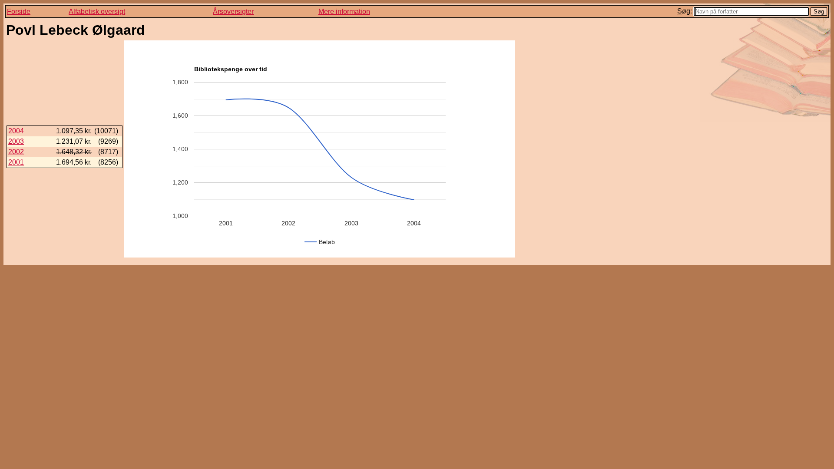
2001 (16, 162)
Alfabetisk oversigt (97, 11)
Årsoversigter (233, 11)
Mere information (344, 11)
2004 (16, 131)
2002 (16, 151)
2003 (16, 141)
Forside (18, 11)
